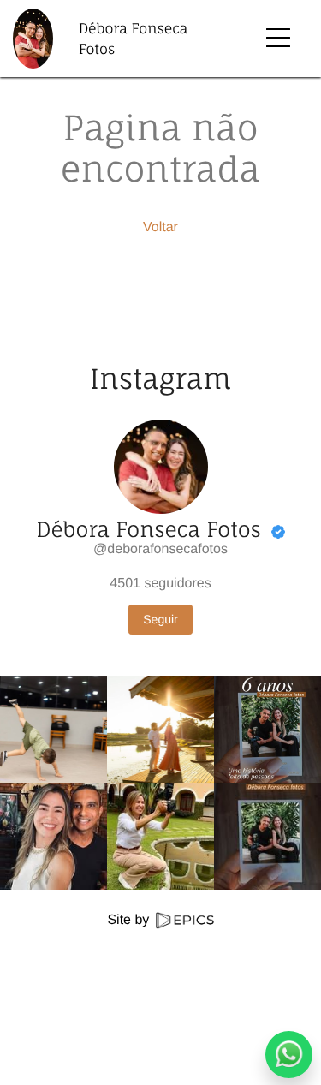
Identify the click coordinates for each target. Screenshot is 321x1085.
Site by (129, 920)
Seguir (160, 619)
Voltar (160, 227)
